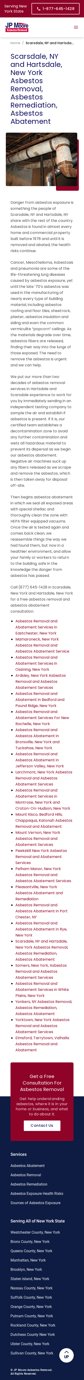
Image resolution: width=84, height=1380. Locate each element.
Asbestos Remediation (28, 1184)
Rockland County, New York (32, 1325)
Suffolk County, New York (31, 1297)
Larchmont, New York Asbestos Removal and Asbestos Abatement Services (43, 778)
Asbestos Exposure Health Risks (36, 1193)
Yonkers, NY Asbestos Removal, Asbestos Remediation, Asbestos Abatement (43, 1007)
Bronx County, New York (29, 1241)
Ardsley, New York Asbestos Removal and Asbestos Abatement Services (40, 681)
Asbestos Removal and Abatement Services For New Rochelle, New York (42, 717)
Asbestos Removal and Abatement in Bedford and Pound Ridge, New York (39, 699)
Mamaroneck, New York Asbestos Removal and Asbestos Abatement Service (42, 645)
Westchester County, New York (35, 1232)
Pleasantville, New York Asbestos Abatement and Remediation (39, 893)
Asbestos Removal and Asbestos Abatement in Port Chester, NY (41, 911)
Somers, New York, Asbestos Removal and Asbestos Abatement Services (41, 971)
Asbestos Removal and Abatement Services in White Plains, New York (42, 989)
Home (15, 43)
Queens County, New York (31, 1251)
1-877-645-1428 (58, 8)
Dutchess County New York (32, 1334)
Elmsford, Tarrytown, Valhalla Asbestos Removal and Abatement (42, 1044)
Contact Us (42, 1125)
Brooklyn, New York (26, 1269)
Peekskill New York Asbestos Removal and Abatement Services (41, 856)
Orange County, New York (31, 1306)
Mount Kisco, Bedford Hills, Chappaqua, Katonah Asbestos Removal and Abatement (43, 820)
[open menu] (76, 27)
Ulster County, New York (29, 1344)
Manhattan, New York (28, 1260)
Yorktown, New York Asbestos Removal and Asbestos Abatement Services (42, 1026)
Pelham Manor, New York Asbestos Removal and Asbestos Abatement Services (43, 875)
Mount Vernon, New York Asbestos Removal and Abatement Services (37, 838)
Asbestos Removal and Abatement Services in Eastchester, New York (36, 627)
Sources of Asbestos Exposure (35, 1203)
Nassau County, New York (31, 1288)
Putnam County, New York (31, 1316)
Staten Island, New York (29, 1279)
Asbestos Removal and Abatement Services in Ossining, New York (36, 663)
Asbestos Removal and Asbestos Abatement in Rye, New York (41, 929)
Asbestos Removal (25, 1175)
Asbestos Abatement (27, 1165)
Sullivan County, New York (31, 1353)
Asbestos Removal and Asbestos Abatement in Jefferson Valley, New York (39, 760)
